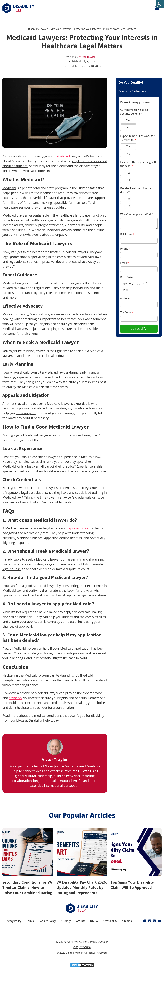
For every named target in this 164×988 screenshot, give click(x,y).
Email (124, 263)
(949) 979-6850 (82, 947)
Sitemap (127, 921)
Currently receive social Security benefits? (134, 111)
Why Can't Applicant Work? (136, 214)
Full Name (127, 234)
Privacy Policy (13, 921)
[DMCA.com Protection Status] (82, 966)
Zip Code (126, 312)
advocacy (15, 698)
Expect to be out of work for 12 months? (137, 138)
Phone (125, 248)
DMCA (94, 921)
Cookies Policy (47, 921)
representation (78, 528)
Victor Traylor (87, 57)
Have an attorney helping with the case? (138, 164)
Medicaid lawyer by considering (56, 585)
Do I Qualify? (139, 329)
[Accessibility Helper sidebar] (160, 4)
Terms (30, 921)
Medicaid (63, 156)
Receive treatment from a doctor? (135, 190)
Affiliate (80, 921)
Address (125, 298)
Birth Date (127, 277)
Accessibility (110, 921)
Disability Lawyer (38, 29)
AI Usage (66, 921)
